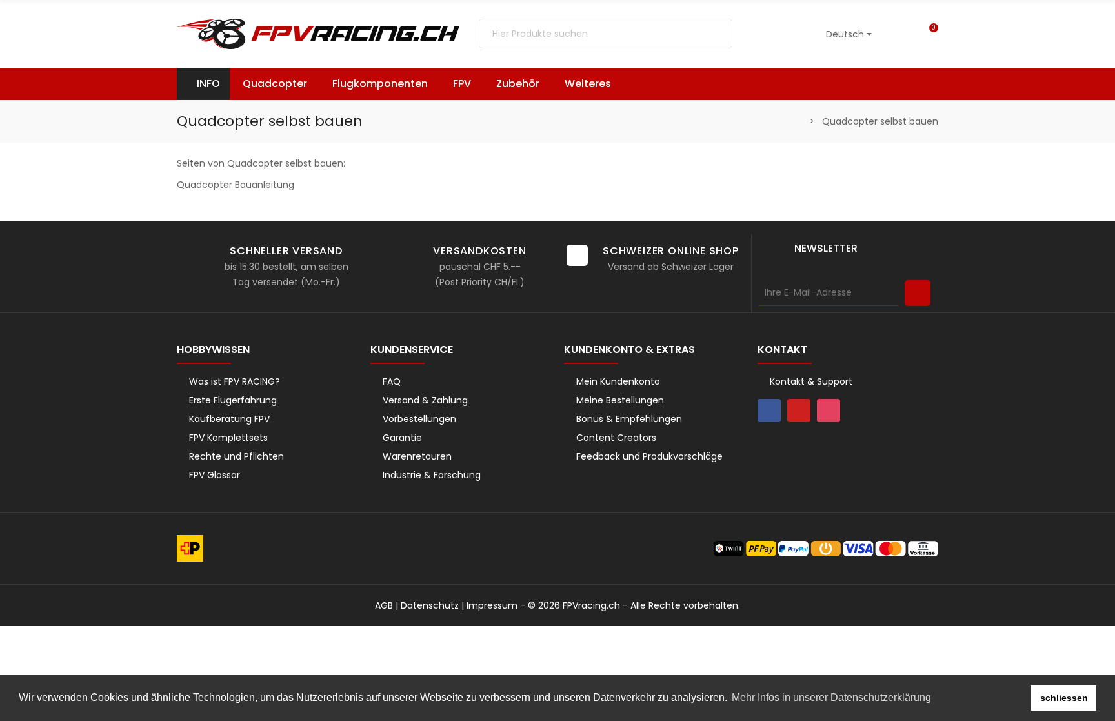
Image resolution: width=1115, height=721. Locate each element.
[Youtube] (798, 410)
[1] (917, 293)
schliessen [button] (1064, 698)
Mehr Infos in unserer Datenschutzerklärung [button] (831, 697)
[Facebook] (769, 410)
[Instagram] (828, 410)
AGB (384, 605)
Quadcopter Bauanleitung (235, 184)
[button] (594, 84)
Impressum (492, 605)
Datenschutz (430, 605)
